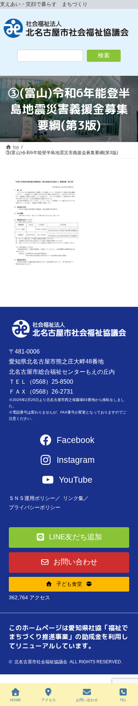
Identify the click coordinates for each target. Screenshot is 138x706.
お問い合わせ (87, 700)
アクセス (48, 700)
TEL (123, 700)
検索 (104, 55)
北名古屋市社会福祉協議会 (40, 661)
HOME (15, 700)
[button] (69, 537)
